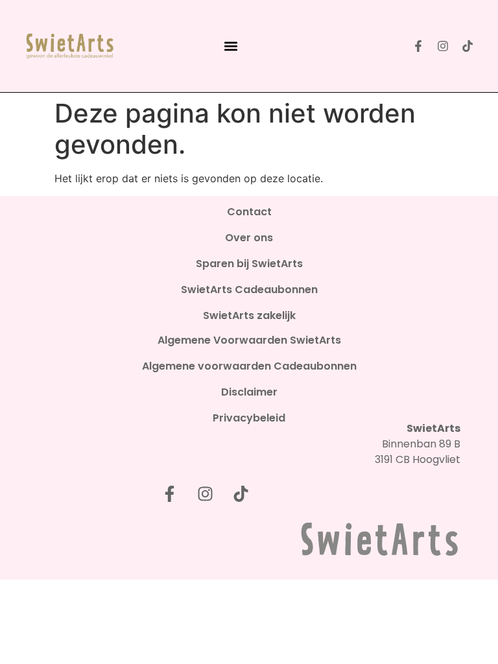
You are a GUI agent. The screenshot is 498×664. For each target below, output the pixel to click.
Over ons (249, 237)
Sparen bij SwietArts (249, 263)
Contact (249, 212)
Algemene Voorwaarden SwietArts (249, 340)
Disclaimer (249, 392)
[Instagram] (443, 46)
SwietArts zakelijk (249, 315)
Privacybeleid (249, 418)
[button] (230, 46)
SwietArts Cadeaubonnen (249, 289)
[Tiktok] (467, 46)
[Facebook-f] (418, 46)
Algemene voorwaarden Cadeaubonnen (249, 366)
